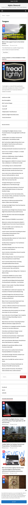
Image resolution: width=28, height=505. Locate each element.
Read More (6, 53)
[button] (26, 490)
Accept (14, 501)
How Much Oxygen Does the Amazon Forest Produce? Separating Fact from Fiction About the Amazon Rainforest (13, 296)
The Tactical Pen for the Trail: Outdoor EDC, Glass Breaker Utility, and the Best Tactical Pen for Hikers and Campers (13, 195)
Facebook (4, 387)
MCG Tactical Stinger (7, 103)
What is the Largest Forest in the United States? (14, 32)
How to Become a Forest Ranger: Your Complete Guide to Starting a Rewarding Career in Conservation (14, 316)
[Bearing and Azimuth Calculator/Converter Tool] (14, 483)
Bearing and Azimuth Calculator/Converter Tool (14, 148)
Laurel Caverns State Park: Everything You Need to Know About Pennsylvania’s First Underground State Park (13, 233)
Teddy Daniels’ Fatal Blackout (9, 111)
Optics (4, 440)
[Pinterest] (3, 63)
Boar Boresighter (6, 100)
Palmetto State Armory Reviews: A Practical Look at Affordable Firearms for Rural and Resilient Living (13, 189)
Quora (3, 390)
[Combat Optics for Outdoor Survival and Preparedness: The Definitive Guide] (14, 434)
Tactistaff (4, 109)
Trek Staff (4, 106)
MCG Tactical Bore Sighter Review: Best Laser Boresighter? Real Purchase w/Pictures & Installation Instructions (13, 144)
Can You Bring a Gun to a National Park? (11, 165)
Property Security (6, 415)
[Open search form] (25, 10)
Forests (5, 38)
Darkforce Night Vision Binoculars (10, 114)
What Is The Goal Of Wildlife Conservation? (12, 219)
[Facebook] (3, 66)
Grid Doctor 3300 (6, 97)
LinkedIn (4, 393)
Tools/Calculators (6, 117)
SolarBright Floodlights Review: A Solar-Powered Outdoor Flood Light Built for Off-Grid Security (13, 132)
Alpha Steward (14, 5)
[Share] (3, 69)
